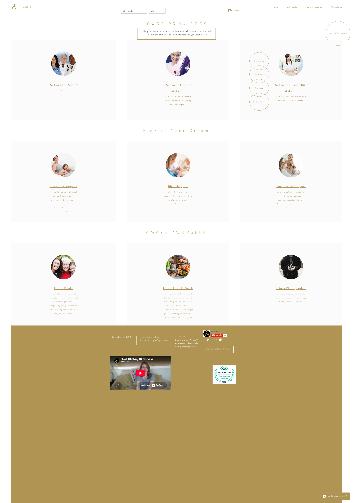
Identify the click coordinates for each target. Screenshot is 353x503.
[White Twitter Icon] (207, 339)
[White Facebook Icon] (212, 339)
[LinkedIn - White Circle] (220, 339)
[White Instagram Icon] (216, 339)
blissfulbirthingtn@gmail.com (154, 340)
